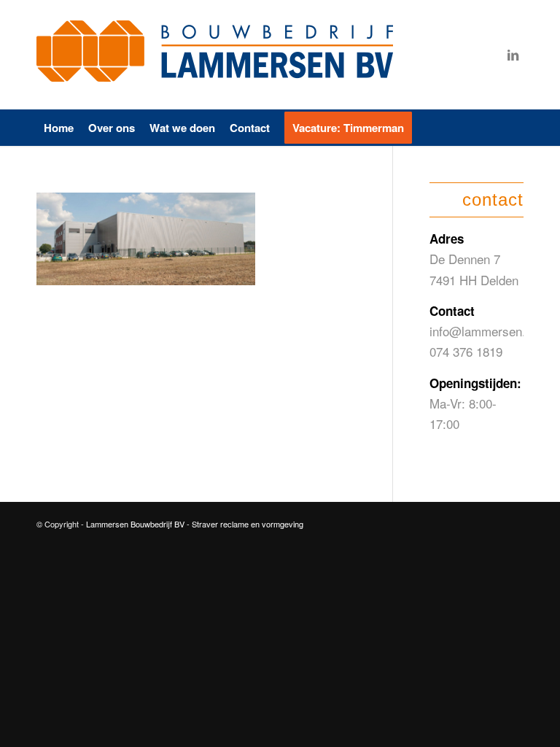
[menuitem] (58, 127)
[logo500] (218, 54)
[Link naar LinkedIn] (513, 55)
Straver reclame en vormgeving (247, 524)
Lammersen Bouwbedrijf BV (136, 524)
